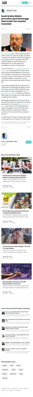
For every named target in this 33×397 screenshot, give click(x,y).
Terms (6, 390)
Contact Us (11, 390)
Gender (4, 374)
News (20, 374)
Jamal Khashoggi (6, 54)
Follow (28, 142)
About (8, 388)
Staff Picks (13, 374)
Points (20, 388)
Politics (18, 365)
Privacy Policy (18, 390)
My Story (5, 378)
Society (4, 365)
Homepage (4, 388)
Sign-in (25, 2)
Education (5, 369)
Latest (20, 369)
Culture (13, 369)
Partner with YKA (15, 388)
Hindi (11, 365)
